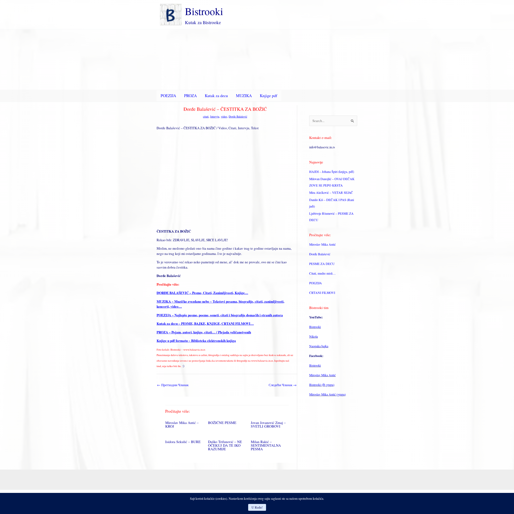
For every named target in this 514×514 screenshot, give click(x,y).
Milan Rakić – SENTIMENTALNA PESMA (266, 445)
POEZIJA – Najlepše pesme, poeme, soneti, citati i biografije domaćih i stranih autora (220, 315)
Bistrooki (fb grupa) (321, 385)
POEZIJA (168, 95)
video (224, 116)
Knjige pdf (268, 95)
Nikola (313, 336)
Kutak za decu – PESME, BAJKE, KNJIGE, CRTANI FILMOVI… (205, 323)
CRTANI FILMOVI (322, 292)
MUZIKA (244, 95)
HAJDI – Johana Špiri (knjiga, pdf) (331, 171)
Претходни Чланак (173, 385)
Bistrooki (204, 11)
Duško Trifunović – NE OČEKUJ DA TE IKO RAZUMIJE (225, 445)
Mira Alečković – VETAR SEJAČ (331, 192)
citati (206, 116)
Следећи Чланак (283, 385)
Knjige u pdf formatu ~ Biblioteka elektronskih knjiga (196, 340)
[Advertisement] (257, 59)
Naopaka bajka (318, 346)
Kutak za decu (216, 95)
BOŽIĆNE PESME (222, 422)
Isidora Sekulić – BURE (183, 441)
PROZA (190, 95)
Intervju (214, 116)
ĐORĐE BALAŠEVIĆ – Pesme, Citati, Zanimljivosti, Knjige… (202, 292)
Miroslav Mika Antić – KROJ (182, 424)
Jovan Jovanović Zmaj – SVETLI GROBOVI (268, 424)
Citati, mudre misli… (322, 273)
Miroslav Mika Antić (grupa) (327, 394)
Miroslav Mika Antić (322, 244)
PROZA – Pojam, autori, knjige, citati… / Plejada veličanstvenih (204, 332)
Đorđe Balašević (238, 116)
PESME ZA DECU (322, 264)
